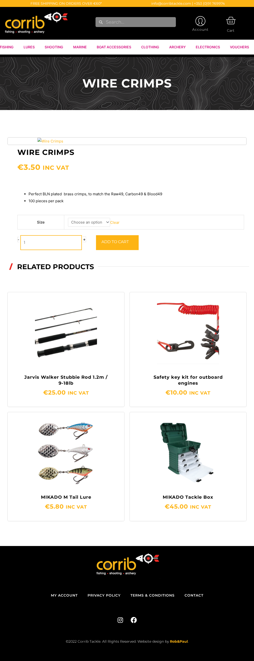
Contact (194, 595)
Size (41, 222)
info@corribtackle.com (171, 3)
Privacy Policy (104, 595)
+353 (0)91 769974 (209, 3)
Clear (115, 222)
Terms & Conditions (152, 595)
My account (64, 595)
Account (200, 29)
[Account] (200, 21)
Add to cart (115, 241)
